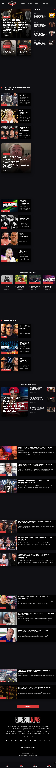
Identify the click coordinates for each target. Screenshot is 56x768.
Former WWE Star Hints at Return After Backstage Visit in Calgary (33, 481)
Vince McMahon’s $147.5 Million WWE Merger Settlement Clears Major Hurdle (35, 465)
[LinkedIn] (35, 741)
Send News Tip (6, 744)
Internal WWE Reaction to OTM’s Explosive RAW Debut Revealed (34, 522)
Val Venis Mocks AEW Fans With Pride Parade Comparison (35, 597)
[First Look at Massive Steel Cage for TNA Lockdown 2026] (49, 279)
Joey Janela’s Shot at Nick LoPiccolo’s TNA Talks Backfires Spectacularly (24, 360)
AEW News (4, 244)
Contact (39, 744)
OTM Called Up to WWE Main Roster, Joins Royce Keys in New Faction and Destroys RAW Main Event (40, 43)
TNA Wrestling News (6, 369)
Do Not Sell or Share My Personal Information (28, 755)
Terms (33, 747)
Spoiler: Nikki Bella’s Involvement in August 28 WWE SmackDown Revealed (13, 404)
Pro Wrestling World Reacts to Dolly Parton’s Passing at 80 (24, 252)
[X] (11, 741)
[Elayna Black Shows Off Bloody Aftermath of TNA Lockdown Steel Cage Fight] (7, 279)
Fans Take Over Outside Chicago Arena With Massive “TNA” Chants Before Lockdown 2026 (35, 286)
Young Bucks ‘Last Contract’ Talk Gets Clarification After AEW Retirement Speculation (33, 556)
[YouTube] (26, 741)
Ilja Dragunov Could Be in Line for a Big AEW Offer (40, 34)
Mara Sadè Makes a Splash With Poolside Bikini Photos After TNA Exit (22, 286)
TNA (43, 3)
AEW (37, 3)
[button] (47, 3)
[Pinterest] (21, 741)
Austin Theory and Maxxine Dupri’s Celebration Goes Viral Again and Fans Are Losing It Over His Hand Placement (24, 51)
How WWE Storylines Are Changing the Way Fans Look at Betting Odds (35, 687)
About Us (32, 744)
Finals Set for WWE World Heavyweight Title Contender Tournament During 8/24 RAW (36, 388)
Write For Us (15, 744)
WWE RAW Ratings (5, 211)
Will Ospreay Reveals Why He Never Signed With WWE (8, 51)
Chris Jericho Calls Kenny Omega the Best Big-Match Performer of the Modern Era (24, 235)
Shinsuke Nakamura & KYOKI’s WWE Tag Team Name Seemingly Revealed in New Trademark (35, 448)
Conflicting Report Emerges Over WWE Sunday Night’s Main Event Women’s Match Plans (16, 26)
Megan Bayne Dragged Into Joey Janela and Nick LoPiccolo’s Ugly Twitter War (24, 327)
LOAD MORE (28, 706)
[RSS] (49, 741)
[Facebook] (6, 741)
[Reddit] (40, 741)
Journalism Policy (48, 744)
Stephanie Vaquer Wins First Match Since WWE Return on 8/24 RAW (37, 408)
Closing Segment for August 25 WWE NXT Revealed (24, 218)
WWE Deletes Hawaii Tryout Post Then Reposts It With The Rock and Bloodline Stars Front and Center (24, 129)
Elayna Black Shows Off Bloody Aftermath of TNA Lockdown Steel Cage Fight (8, 286)
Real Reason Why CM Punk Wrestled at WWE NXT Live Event (35, 538)
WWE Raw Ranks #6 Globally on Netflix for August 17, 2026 (24, 202)
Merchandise (24, 744)
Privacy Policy (25, 747)
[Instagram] (16, 741)
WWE (30, 3)
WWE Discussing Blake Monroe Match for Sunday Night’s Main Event (24, 112)
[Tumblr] (30, 741)
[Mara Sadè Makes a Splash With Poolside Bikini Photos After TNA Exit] (21, 279)
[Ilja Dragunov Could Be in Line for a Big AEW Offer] (52, 33)
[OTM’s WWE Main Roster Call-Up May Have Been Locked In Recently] (52, 24)
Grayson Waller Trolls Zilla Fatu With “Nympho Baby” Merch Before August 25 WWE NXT (24, 96)
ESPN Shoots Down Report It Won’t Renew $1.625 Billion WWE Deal (24, 344)
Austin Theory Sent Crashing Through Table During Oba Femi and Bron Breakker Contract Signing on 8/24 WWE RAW (37, 398)
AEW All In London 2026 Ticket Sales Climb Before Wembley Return (34, 671)
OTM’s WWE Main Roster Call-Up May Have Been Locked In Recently (40, 25)
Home (23, 3)
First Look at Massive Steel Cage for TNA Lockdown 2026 (49, 286)
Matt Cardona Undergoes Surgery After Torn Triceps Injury (36, 614)
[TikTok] (45, 741)
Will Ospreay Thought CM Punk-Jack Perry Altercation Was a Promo (16, 162)
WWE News (6, 16)
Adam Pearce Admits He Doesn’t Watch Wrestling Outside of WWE (33, 630)
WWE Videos (22, 46)
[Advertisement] (16, 184)
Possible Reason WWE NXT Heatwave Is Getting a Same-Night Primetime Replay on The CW (40, 16)
